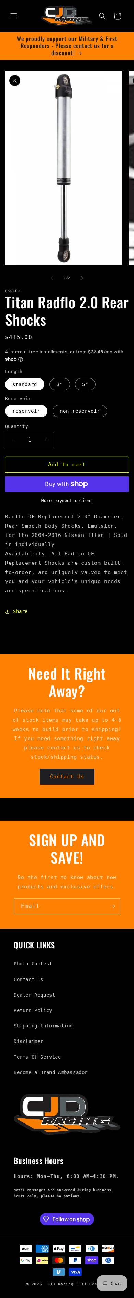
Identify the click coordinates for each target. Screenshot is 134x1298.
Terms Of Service (37, 1057)
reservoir (26, 411)
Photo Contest (33, 963)
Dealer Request (34, 995)
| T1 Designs (92, 1284)
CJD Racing (60, 1284)
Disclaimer (28, 1041)
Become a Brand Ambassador (51, 1072)
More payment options (67, 500)
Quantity (16, 426)
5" (85, 384)
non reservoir (80, 411)
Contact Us (67, 776)
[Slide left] (51, 278)
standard (24, 384)
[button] (13, 16)
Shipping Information (43, 1026)
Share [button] (20, 611)
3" (60, 384)
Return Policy (33, 1010)
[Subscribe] (112, 906)
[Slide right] (82, 278)
